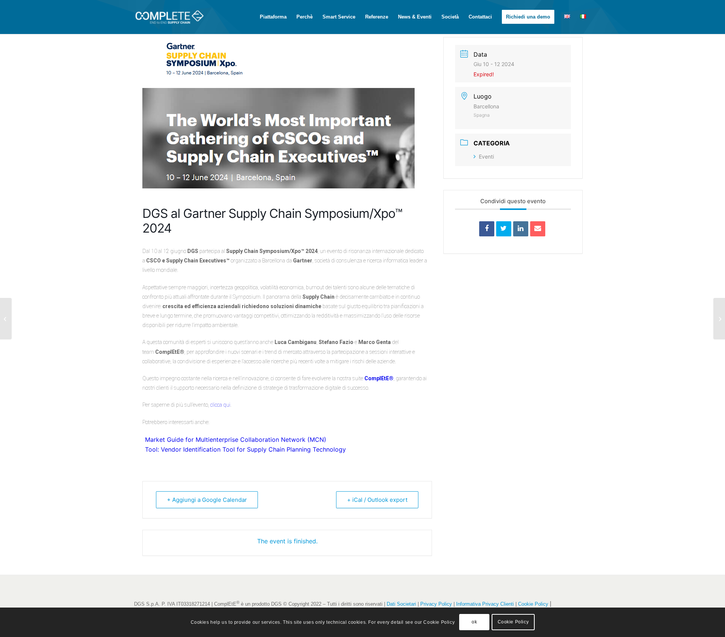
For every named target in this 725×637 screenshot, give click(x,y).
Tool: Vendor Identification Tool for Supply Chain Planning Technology (245, 449)
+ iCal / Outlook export (377, 499)
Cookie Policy (533, 604)
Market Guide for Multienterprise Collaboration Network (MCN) (235, 439)
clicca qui (220, 405)
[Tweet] (503, 228)
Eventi (486, 156)
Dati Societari (401, 604)
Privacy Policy (436, 604)
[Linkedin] (520, 228)
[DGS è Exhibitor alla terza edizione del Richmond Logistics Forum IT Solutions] (719, 318)
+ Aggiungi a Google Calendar (207, 499)
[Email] (537, 228)
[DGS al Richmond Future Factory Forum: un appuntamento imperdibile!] (6, 318)
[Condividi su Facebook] (486, 228)
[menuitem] (273, 17)
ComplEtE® (378, 378)
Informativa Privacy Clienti (485, 604)
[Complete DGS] (185, 17)
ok (474, 622)
